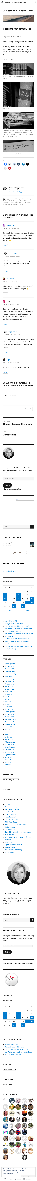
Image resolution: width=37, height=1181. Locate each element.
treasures (15, 204)
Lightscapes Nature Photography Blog (18, 837)
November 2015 (10, 674)
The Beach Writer (11, 829)
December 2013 (10, 691)
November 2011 (10, 749)
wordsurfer (11, 225)
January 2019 (9, 666)
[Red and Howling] (31, 1101)
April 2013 (8, 707)
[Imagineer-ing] (12, 1126)
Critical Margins (10, 847)
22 (27, 602)
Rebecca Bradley (10, 814)
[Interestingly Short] (18, 1151)
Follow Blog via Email (13, 931)
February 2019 (10, 664)
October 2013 (9, 694)
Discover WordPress (12, 809)
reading (9, 204)
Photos (5, 204)
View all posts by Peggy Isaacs (17, 192)
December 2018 (10, 669)
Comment (28, 409)
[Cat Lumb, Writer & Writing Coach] (6, 1132)
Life (11, 202)
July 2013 (8, 699)
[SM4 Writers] (18, 1119)
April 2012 (8, 737)
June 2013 (8, 702)
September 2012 (10, 724)
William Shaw (8, 545)
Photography (27, 202)
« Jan (9, 610)
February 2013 (10, 712)
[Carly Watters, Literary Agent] (24, 1157)
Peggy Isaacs (9, 199)
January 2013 (9, 714)
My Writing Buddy (11, 621)
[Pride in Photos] (6, 1126)
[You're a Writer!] (12, 1145)
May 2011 (8, 765)
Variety (7, 804)
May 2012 (8, 734)
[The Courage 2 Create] (12, 1138)
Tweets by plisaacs (9, 571)
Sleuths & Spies (10, 812)
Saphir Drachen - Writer (13, 845)
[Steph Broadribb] (31, 1107)
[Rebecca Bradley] (18, 1101)
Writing (5, 201)
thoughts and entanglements (15, 824)
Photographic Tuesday (13, 631)
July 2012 (8, 729)
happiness (6, 202)
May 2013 (8, 704)
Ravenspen (8, 840)
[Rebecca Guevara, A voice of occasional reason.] (18, 1145)
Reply (5, 245)
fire (19, 201)
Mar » (28, 610)
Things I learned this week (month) (17, 626)
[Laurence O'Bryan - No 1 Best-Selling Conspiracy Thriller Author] (24, 1126)
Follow (7, 485)
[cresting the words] (6, 1151)
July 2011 (8, 760)
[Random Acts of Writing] (12, 1119)
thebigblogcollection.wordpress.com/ (18, 832)
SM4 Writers (9, 852)
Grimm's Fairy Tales (26, 201)
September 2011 (10, 755)
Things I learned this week (14, 624)
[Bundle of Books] (31, 1145)
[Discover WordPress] (12, 1101)
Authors (28, 199)
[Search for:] (16, 527)
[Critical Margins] (24, 1119)
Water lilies (9, 636)
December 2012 (10, 717)
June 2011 (8, 762)
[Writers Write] (31, 1119)
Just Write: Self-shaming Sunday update (19, 634)
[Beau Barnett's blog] (18, 1126)
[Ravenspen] (18, 1113)
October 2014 (9, 684)
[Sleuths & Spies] (24, 1101)
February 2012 (10, 742)
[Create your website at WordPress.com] (18, 2)
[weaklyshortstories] (24, 1132)
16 (32, 599)
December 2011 (10, 747)
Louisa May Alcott (17, 202)
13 (18, 599)
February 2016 (10, 671)
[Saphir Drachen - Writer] (6, 1119)
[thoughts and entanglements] (12, 1107)
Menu (31, 10)
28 (23, 606)
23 (32, 602)
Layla (8, 360)
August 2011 (9, 757)
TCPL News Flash (11, 822)
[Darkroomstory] (18, 1107)
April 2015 (8, 676)
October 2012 (9, 722)
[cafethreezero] (12, 1151)
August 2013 (9, 696)
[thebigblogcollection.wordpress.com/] (31, 1113)
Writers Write (9, 842)
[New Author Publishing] (24, 1151)
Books (11, 201)
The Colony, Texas (11, 819)
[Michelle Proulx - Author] (6, 1138)
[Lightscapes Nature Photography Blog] (24, 1113)
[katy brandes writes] (6, 1157)
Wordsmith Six (10, 835)
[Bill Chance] (18, 1132)
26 (14, 606)
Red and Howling (11, 807)
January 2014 (9, 689)
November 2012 (10, 719)
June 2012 (8, 732)
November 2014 (10, 681)
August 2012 (9, 727)
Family (15, 201)
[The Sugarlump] (31, 1151)
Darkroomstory (10, 827)
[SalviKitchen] (6, 1145)
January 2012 (9, 744)
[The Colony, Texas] (6, 1107)
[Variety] (6, 1101)
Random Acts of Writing (13, 850)
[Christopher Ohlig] (31, 1132)
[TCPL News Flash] (24, 1107)
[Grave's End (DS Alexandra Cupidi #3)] (32, 544)
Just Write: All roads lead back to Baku (18, 629)
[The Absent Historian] (24, 1145)
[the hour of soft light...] (31, 1126)
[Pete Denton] (18, 1138)
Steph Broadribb (10, 817)
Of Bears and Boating (14, 10)
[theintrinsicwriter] (24, 1138)
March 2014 (9, 686)
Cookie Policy (9, 1173)
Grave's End (7, 543)
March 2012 (9, 739)
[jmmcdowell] (31, 1138)
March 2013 (9, 709)
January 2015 (9, 679)
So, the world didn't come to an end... (18, 639)
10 (5, 599)
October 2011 (9, 752)
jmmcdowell (11, 278)
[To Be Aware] (12, 1132)
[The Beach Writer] (6, 1113)
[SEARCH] (32, 527)
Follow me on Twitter (13, 564)
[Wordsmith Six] (12, 1113)
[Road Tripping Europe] (31, 1157)
